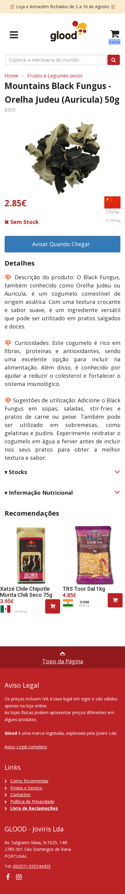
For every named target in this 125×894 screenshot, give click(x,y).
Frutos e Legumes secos (55, 75)
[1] (52, 606)
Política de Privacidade (32, 801)
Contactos (20, 794)
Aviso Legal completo (26, 747)
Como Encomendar (29, 781)
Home (11, 75)
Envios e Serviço (26, 788)
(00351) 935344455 (32, 866)
